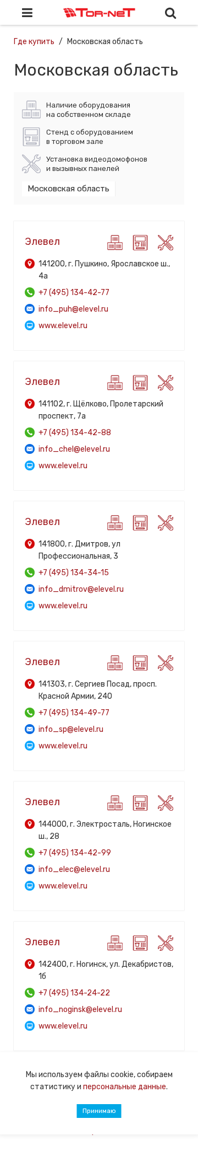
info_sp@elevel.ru (70, 729)
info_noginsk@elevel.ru (80, 1009)
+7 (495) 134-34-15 (73, 572)
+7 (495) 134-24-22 (74, 993)
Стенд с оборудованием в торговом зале (89, 137)
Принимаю (99, 1111)
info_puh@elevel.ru (73, 309)
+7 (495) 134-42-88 (74, 432)
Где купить (34, 41)
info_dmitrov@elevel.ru (81, 589)
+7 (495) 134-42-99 (74, 853)
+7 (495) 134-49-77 (73, 713)
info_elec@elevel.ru (74, 869)
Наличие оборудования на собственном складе (88, 110)
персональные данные (124, 1086)
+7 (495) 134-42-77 (73, 292)
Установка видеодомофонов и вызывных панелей (96, 164)
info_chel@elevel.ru (74, 449)
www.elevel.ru (62, 325)
